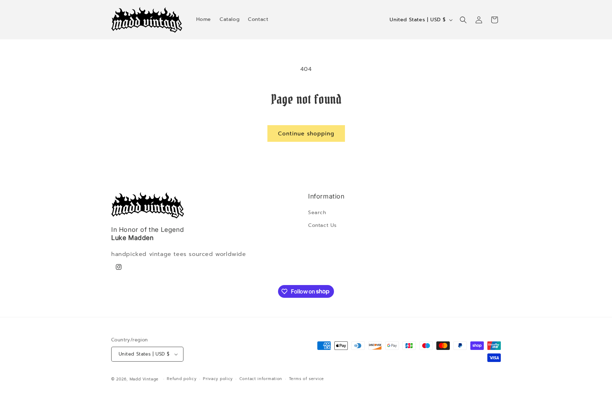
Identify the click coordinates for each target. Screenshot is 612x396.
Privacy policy (218, 379)
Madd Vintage (144, 379)
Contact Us (322, 225)
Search (317, 212)
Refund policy (181, 379)
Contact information (260, 379)
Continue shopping (306, 134)
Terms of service (306, 379)
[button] (463, 20)
